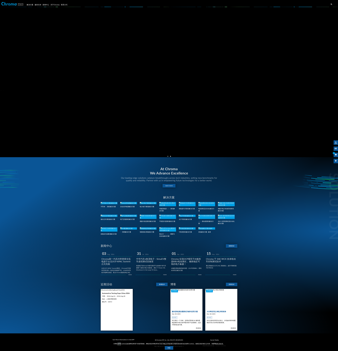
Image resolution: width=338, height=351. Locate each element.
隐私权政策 (219, 343)
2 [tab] (170, 156)
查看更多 (231, 246)
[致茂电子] (12, 4)
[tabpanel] (169, 82)
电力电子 (174, 317)
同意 (169, 348)
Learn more (169, 185)
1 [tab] (167, 156)
